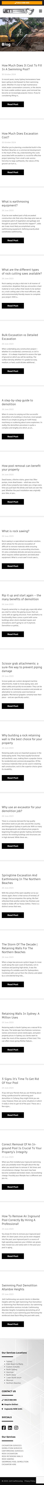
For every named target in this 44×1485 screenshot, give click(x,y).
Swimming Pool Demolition (15, 1462)
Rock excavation (10, 1454)
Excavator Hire (9, 1464)
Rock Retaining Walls (12, 1456)
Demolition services (12, 1448)
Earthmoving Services (12, 1451)
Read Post (12, 104)
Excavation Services (12, 1445)
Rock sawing (8, 1459)
